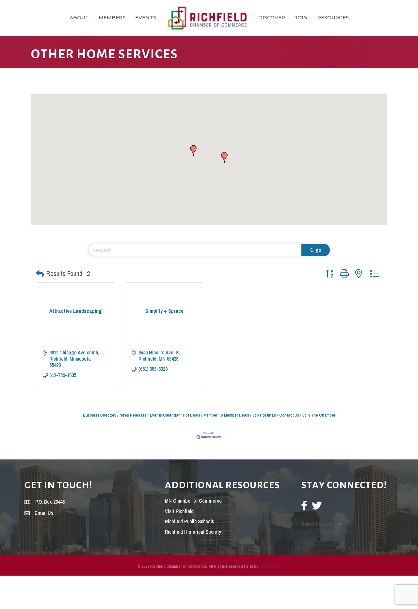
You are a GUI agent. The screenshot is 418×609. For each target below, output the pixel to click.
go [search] (318, 250)
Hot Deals (191, 415)
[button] (224, 157)
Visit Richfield (179, 511)
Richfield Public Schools (189, 521)
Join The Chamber (318, 415)
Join (301, 17)
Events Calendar (165, 415)
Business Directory (99, 415)
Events (145, 17)
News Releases (133, 415)
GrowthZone (270, 566)
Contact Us (289, 415)
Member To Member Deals (226, 415)
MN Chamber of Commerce (193, 500)
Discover (271, 17)
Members (112, 17)
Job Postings (264, 415)
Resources (333, 17)
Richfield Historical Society (193, 531)
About (79, 17)
